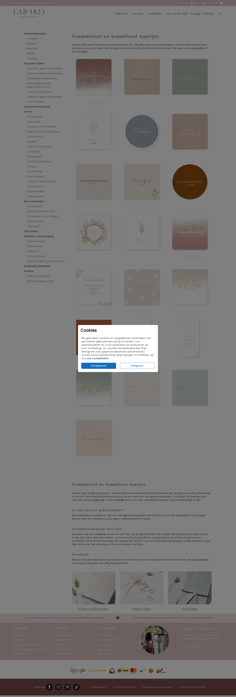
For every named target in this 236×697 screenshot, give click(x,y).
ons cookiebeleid (97, 358)
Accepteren (98, 366)
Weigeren (137, 366)
